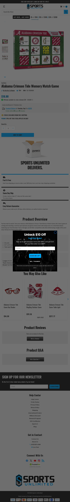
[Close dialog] (55, 232)
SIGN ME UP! (35, 256)
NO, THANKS (35, 261)
